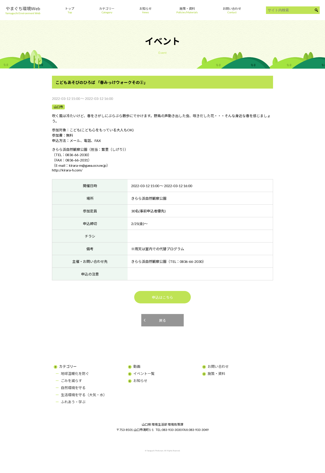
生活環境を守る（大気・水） (84, 395)
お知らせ (140, 380)
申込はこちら (162, 297)
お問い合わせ (218, 366)
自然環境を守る (73, 388)
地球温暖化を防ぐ (75, 373)
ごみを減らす (71, 380)
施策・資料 (216, 373)
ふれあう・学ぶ (73, 402)
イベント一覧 (144, 373)
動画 (136, 366)
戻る (162, 320)
